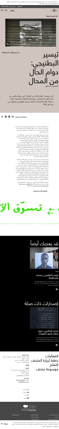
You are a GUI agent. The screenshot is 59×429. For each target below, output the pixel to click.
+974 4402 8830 (20, 380)
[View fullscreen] (7, 44)
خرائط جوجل (19, 375)
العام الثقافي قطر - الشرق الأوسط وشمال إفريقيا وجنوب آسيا (33, 185)
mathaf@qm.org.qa (23, 382)
